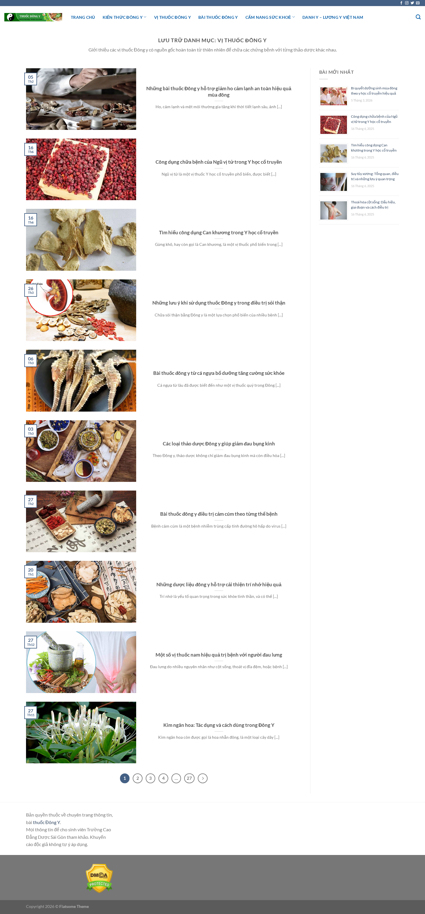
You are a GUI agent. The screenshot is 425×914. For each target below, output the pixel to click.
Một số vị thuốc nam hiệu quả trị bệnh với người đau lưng (219, 655)
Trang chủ (83, 17)
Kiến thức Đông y (123, 17)
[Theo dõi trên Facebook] (401, 3)
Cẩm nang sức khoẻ (268, 17)
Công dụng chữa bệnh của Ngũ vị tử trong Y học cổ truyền (219, 162)
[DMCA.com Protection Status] (99, 877)
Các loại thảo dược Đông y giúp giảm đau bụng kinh (219, 444)
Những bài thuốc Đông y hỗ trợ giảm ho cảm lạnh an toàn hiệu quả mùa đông (218, 92)
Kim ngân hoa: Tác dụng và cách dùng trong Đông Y (218, 725)
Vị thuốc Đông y (172, 17)
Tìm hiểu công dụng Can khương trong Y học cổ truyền (218, 232)
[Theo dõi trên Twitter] (412, 3)
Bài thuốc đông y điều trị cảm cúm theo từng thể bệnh (219, 514)
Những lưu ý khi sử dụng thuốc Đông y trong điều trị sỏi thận (218, 303)
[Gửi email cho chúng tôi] (418, 3)
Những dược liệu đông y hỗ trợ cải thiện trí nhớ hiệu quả (218, 584)
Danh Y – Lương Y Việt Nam (332, 17)
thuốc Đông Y (46, 822)
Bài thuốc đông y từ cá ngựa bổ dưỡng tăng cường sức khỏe (218, 373)
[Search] (418, 17)
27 (189, 778)
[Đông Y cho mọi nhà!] (33, 17)
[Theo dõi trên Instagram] (407, 3)
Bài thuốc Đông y (218, 17)
